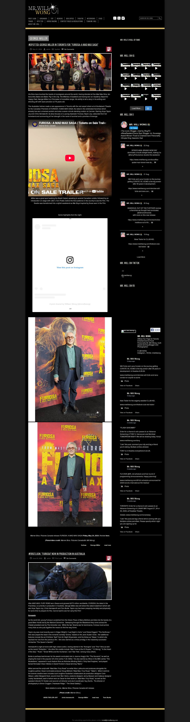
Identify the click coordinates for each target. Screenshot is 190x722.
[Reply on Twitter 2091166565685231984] (129, 166)
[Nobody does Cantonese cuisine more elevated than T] (156, 78)
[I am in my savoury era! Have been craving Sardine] (156, 99)
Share (137, 385)
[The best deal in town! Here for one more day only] (156, 89)
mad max (107, 545)
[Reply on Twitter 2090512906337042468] (129, 226)
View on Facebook (126, 385)
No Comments (69, 49)
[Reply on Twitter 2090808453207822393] (129, 195)
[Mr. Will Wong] (128, 331)
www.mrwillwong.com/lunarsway (138, 515)
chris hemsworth (68, 697)
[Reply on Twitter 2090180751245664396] (129, 250)
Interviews (91, 18)
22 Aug (146, 145)
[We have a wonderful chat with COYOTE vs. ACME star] (136, 78)
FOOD (100, 18)
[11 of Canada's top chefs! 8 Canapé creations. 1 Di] (146, 89)
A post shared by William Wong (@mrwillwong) (70, 304)
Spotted (40, 21)
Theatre (80, 18)
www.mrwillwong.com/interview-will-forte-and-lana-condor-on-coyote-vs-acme (139, 376)
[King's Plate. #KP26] (146, 99)
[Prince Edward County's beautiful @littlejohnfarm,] (136, 89)
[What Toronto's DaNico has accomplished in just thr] (125, 68)
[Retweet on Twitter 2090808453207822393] (133, 195)
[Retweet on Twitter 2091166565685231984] (133, 166)
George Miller (95, 545)
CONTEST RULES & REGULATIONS (71, 21)
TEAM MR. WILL (91, 21)
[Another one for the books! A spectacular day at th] (136, 99)
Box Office (70, 18)
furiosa (83, 545)
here (107, 535)
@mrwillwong (126, 275)
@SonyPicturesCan (136, 155)
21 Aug (146, 174)
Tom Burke (107, 697)
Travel (30, 21)
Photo (126, 381)
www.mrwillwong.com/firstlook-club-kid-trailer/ (137, 404)
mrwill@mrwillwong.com (110, 720)
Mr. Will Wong (133, 358)
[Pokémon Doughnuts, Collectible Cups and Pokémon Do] (125, 89)
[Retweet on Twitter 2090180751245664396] (133, 250)
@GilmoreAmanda (144, 212)
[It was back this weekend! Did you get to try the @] (125, 99)
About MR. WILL (33, 24)
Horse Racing (52, 21)
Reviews (60, 18)
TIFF (52, 18)
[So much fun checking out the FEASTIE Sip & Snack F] (136, 68)
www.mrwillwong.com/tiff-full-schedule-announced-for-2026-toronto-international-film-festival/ (140, 481)
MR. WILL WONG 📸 (134, 145)
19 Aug (146, 234)
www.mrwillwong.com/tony (130, 440)
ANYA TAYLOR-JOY (50, 697)
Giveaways (43, 18)
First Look (32, 18)
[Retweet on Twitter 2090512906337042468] (133, 226)
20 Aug (146, 203)
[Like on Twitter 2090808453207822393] (138, 195)
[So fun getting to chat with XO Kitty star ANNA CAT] (156, 68)
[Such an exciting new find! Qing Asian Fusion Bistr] (146, 78)
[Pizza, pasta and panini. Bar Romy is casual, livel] (125, 78)
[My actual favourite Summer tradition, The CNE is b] (146, 68)
